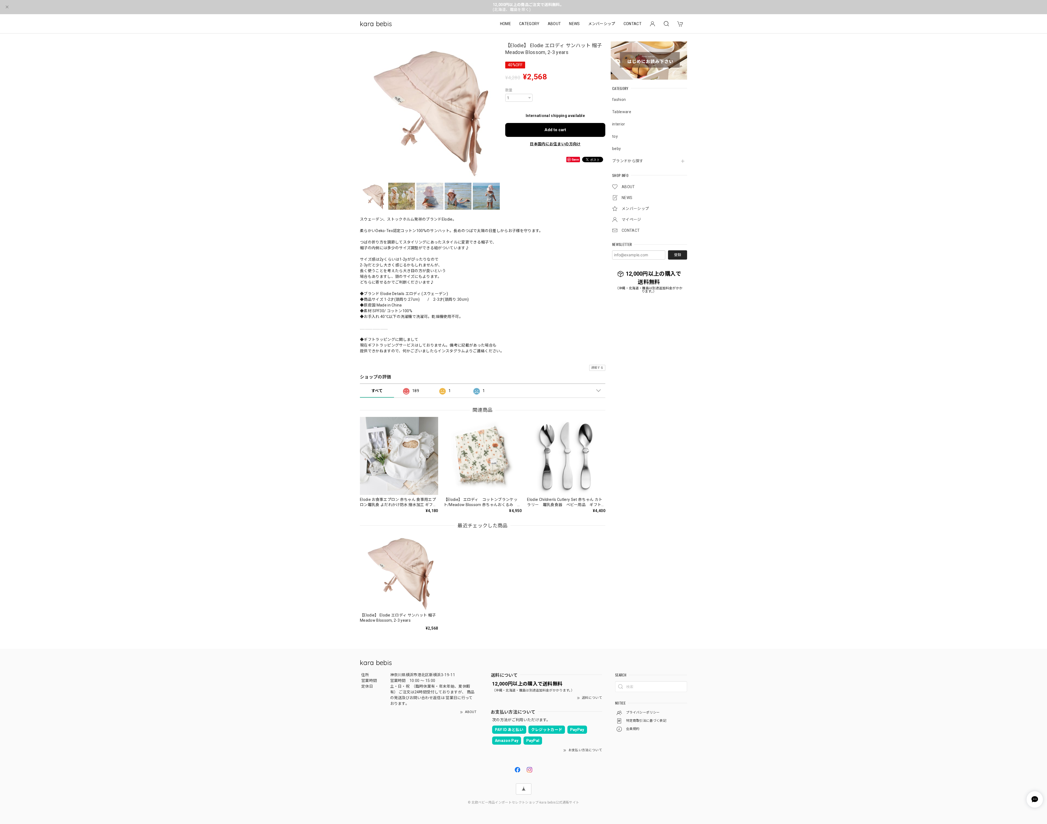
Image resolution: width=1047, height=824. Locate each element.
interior (618, 124)
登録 (677, 255)
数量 (509, 90)
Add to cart (555, 129)
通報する (597, 367)
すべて (377, 391)
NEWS (574, 24)
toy (615, 136)
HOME (505, 24)
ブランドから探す (627, 161)
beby (616, 148)
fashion (619, 99)
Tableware (621, 112)
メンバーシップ (601, 24)
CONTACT (633, 24)
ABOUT (554, 24)
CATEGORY (529, 24)
